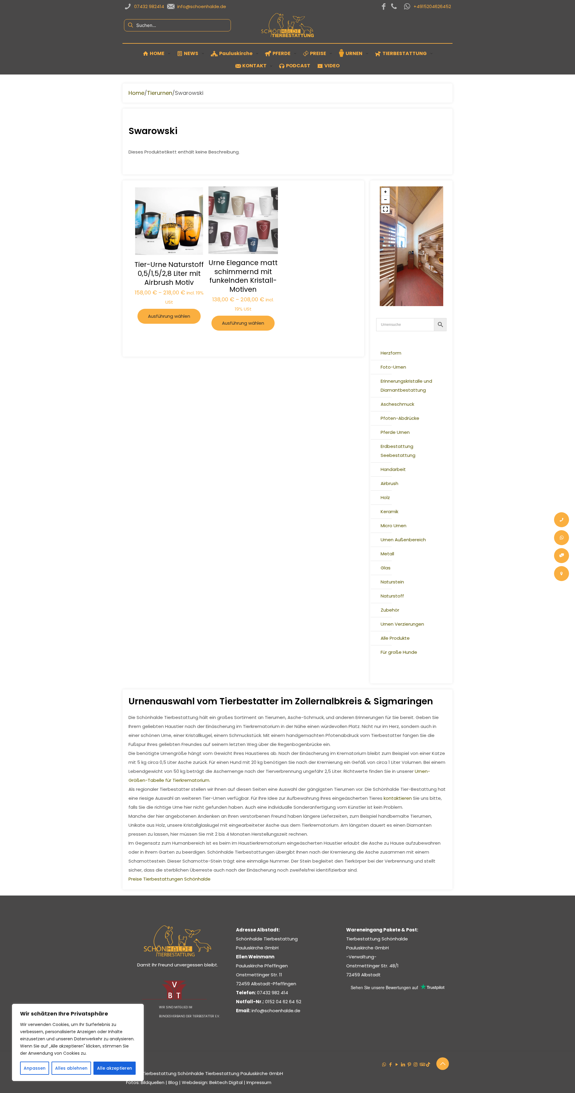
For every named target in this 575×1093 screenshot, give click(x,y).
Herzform (391, 353)
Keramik (389, 511)
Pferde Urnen (395, 432)
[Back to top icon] (442, 1063)
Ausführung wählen (169, 316)
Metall (387, 554)
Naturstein (392, 582)
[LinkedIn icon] (403, 1064)
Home (136, 92)
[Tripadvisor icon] (422, 1064)
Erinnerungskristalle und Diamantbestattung (406, 385)
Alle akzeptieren (114, 1068)
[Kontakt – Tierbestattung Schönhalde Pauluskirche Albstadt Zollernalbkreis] (561, 573)
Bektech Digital (226, 1082)
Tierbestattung (159, 1073)
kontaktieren (398, 798)
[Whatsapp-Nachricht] (561, 537)
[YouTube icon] (396, 1064)
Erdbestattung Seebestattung (398, 450)
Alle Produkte (395, 638)
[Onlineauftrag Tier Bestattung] (561, 555)
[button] (385, 192)
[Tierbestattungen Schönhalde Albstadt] (177, 955)
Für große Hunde (399, 652)
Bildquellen (152, 1082)
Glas (386, 568)
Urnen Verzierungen (402, 624)
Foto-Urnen (393, 367)
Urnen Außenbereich (403, 539)
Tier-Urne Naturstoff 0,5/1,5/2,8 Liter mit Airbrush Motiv (169, 273)
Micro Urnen (393, 525)
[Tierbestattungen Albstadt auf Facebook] (383, 6)
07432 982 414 (272, 992)
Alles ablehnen (71, 1068)
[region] (78, 1042)
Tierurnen (159, 92)
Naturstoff (392, 596)
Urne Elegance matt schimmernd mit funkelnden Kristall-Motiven (243, 276)
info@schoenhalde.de (276, 1010)
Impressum (258, 1082)
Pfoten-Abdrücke (400, 418)
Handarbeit (393, 469)
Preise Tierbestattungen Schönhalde (169, 879)
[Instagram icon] (415, 1064)
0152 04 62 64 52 (283, 1001)
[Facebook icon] (390, 1064)
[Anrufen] (561, 519)
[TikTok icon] (428, 1064)
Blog (173, 1082)
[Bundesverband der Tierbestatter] (174, 998)
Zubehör (390, 610)
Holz (385, 497)
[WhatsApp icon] (384, 1064)
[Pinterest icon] (409, 1064)
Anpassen (35, 1068)
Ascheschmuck (397, 404)
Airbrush (389, 483)
